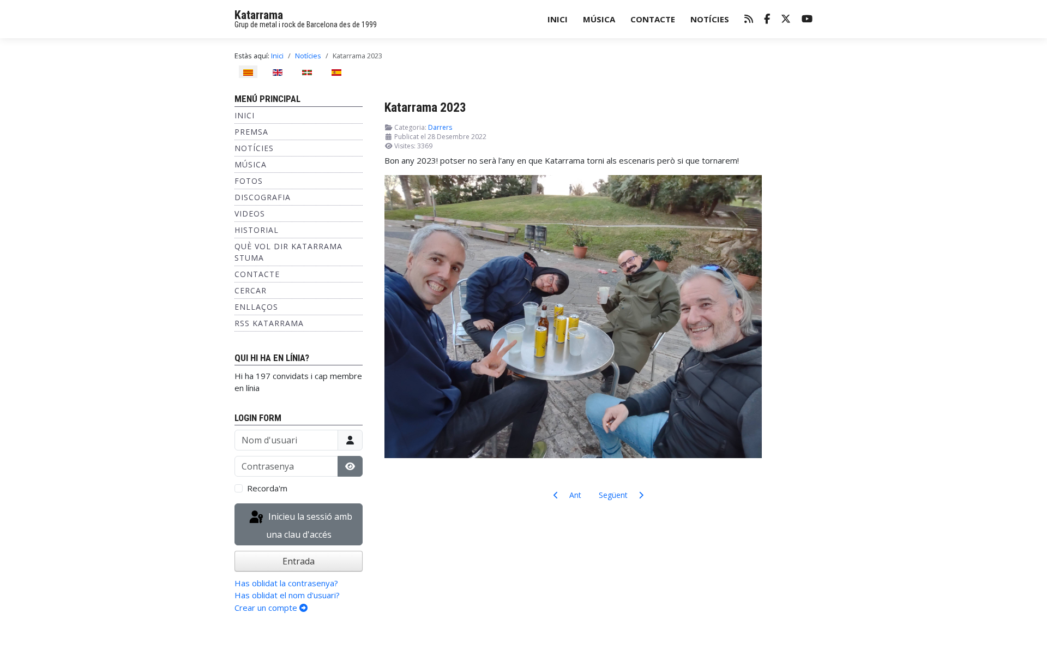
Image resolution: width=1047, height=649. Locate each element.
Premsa (251, 132)
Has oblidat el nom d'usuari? (287, 595)
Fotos (248, 181)
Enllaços (256, 307)
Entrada (298, 561)
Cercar (250, 290)
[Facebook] (767, 19)
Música (599, 19)
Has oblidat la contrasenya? (286, 583)
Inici (557, 19)
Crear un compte (266, 607)
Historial (256, 230)
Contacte (652, 19)
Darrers (440, 127)
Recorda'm (267, 488)
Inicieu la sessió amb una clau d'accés (309, 526)
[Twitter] (786, 19)
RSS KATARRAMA (269, 323)
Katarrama (258, 15)
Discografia (262, 197)
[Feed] (748, 19)
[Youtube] (807, 19)
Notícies (709, 19)
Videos (249, 213)
